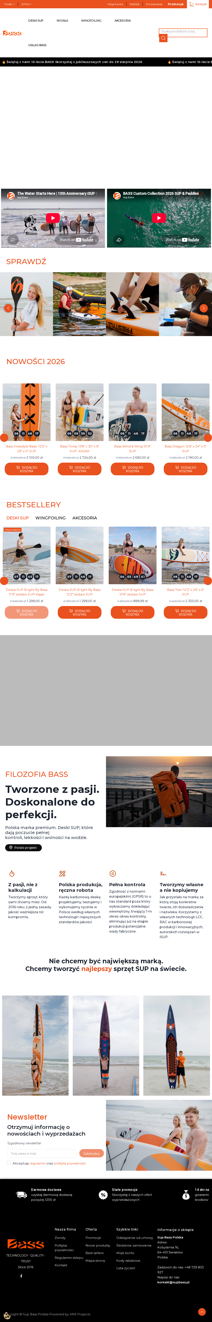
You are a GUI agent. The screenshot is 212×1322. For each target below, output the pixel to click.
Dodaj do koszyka (28, 469)
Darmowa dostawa (46, 1190)
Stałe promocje (124, 1190)
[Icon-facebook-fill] (21, 1276)
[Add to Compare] (49, 396)
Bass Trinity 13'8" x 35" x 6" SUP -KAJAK (26, 448)
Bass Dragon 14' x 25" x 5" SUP (185, 448)
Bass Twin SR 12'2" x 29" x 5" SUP (186, 592)
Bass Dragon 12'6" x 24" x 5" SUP (132, 448)
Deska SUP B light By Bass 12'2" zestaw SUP (26, 592)
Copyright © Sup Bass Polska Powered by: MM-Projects (46, 1314)
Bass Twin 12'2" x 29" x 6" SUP (132, 592)
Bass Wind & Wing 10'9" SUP (79, 448)
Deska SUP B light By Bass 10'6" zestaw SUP (79, 592)
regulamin (38, 1163)
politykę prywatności (70, 1163)
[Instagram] (30, 1276)
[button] (12, 122)
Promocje (176, 4)
